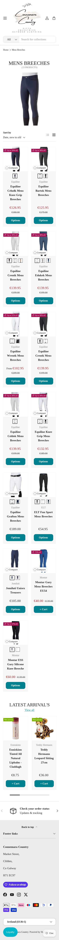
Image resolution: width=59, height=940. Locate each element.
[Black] (46, 176)
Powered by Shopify (39, 932)
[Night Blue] (48, 502)
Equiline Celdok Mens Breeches (16, 436)
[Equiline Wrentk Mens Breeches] (15, 324)
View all (29, 710)
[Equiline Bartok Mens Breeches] (43, 159)
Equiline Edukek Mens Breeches (43, 275)
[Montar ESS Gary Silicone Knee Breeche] (15, 632)
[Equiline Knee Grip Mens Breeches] (43, 404)
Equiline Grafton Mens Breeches (15, 516)
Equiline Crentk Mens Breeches (16, 275)
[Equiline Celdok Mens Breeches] (15, 404)
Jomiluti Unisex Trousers (15, 590)
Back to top (28, 827)
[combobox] (29, 39)
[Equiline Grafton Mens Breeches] (15, 485)
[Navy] (18, 502)
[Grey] (12, 649)
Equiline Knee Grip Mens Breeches (43, 436)
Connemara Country (19, 932)
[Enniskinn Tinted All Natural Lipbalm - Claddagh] (15, 728)
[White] (40, 176)
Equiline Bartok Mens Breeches (43, 191)
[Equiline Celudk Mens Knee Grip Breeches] (15, 159)
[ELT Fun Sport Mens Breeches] (43, 485)
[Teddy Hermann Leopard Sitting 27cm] (44, 728)
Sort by (7, 132)
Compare (13, 167)
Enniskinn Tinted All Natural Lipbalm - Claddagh (15, 758)
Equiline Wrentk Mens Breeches (15, 355)
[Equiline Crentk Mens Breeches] (15, 243)
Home (5, 50)
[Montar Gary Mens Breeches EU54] (43, 561)
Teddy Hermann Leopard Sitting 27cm (44, 756)
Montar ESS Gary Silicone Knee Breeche (15, 664)
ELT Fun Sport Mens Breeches (43, 514)
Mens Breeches (18, 50)
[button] (54, 18)
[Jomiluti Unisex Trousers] (15, 561)
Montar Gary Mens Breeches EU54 (43, 586)
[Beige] (21, 261)
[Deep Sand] (43, 261)
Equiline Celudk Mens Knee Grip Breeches (15, 193)
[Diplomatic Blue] (48, 261)
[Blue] (15, 176)
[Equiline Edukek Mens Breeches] (43, 243)
